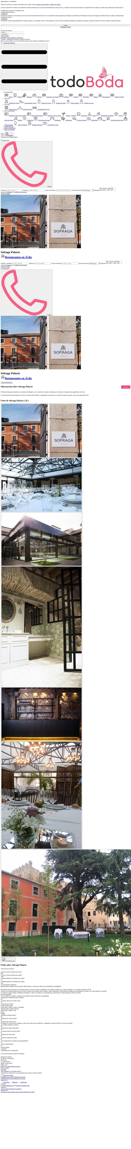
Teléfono (25, 190)
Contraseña (4, 34)
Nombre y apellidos (6, 263)
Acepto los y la (14, 192)
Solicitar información (6, 382)
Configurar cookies (65, 27)
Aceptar (66, 25)
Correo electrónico (50, 190)
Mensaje (96, 190)
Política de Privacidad (17, 1092)
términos (9, 192)
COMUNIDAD (8, 126)
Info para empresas (16, 1089)
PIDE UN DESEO (9, 129)
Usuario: (3, 32)
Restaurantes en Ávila (18, 257)
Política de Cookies (29, 1092)
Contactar (126, 387)
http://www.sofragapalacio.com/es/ (10, 1066)
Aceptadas (4, 14)
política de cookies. (55, 4)
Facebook (3, 1069)
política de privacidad (43, 4)
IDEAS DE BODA (9, 128)
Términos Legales (6, 1092)
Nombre (3, 190)
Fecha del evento (77, 190)
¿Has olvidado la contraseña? (15, 37)
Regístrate (3, 37)
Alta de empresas (5, 1089)
